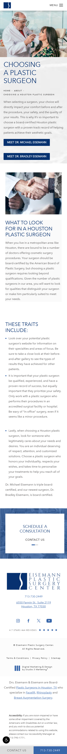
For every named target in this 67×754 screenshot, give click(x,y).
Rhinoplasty (44, 692)
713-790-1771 (17, 737)
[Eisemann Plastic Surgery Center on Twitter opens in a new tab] (38, 620)
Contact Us (34, 539)
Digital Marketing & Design (37, 668)
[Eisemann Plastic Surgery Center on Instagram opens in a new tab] (18, 620)
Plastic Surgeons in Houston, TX (36, 687)
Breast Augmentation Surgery (33, 697)
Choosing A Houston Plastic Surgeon (29, 95)
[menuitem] (18, 620)
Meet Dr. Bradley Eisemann (26, 156)
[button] (6, 740)
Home (7, 91)
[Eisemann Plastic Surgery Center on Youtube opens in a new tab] (49, 620)
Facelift (30, 692)
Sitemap (56, 658)
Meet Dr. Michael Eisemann (26, 142)
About (18, 91)
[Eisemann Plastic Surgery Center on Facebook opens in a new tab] (28, 620)
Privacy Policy (40, 658)
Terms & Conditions (17, 658)
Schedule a (35, 529)
